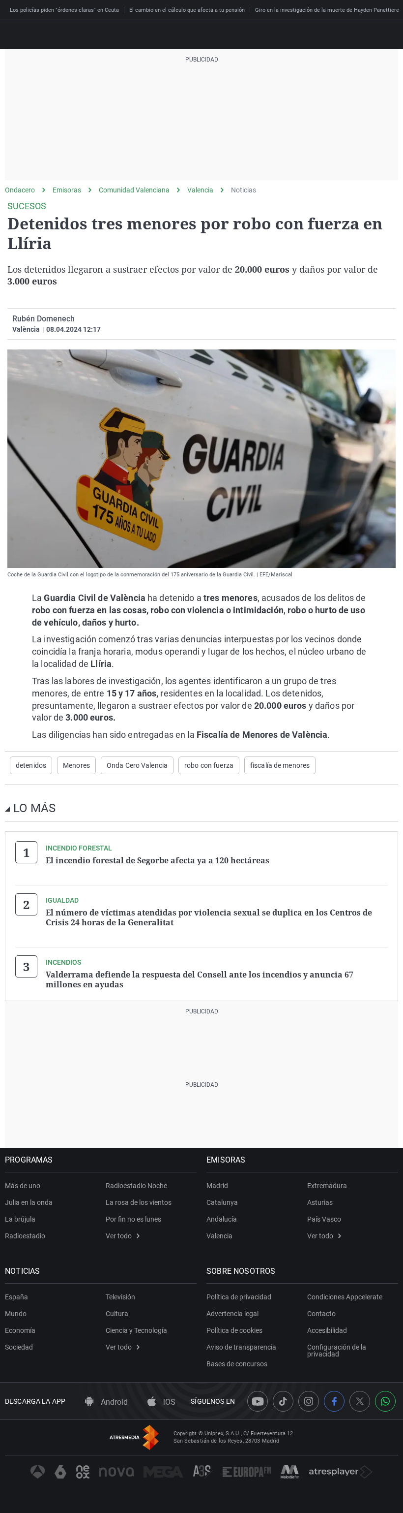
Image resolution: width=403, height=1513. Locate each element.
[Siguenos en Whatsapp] (385, 1401)
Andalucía (221, 1219)
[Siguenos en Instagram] (308, 1401)
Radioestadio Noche (136, 1186)
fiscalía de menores (280, 765)
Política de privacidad (238, 1297)
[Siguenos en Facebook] (334, 1401)
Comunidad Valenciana (134, 190)
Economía (20, 1330)
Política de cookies (234, 1330)
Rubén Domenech (43, 318)
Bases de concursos (236, 1364)
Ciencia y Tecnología (136, 1330)
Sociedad (19, 1347)
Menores (76, 765)
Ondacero (20, 190)
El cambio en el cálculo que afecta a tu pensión (187, 10)
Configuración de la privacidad (336, 1350)
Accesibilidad (327, 1330)
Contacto (321, 1314)
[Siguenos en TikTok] (283, 1401)
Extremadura (327, 1186)
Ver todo (119, 1235)
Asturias (320, 1202)
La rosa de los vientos (139, 1202)
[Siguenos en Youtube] (257, 1401)
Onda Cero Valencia (137, 765)
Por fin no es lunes (133, 1219)
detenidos (31, 765)
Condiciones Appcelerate (344, 1297)
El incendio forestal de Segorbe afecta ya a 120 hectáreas (157, 860)
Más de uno (22, 1186)
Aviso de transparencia (241, 1347)
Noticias (243, 190)
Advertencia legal (232, 1314)
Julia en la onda (29, 1202)
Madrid (217, 1186)
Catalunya (222, 1202)
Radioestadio (25, 1236)
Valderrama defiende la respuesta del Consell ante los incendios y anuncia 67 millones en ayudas (199, 979)
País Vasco (324, 1219)
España (16, 1297)
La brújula (20, 1219)
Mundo (16, 1314)
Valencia (200, 190)
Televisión (120, 1297)
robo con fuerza (208, 765)
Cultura (117, 1314)
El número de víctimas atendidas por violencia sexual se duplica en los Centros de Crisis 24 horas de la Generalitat (209, 917)
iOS (168, 1402)
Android (113, 1402)
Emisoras (67, 190)
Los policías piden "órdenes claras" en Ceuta (64, 10)
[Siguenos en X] (359, 1401)
